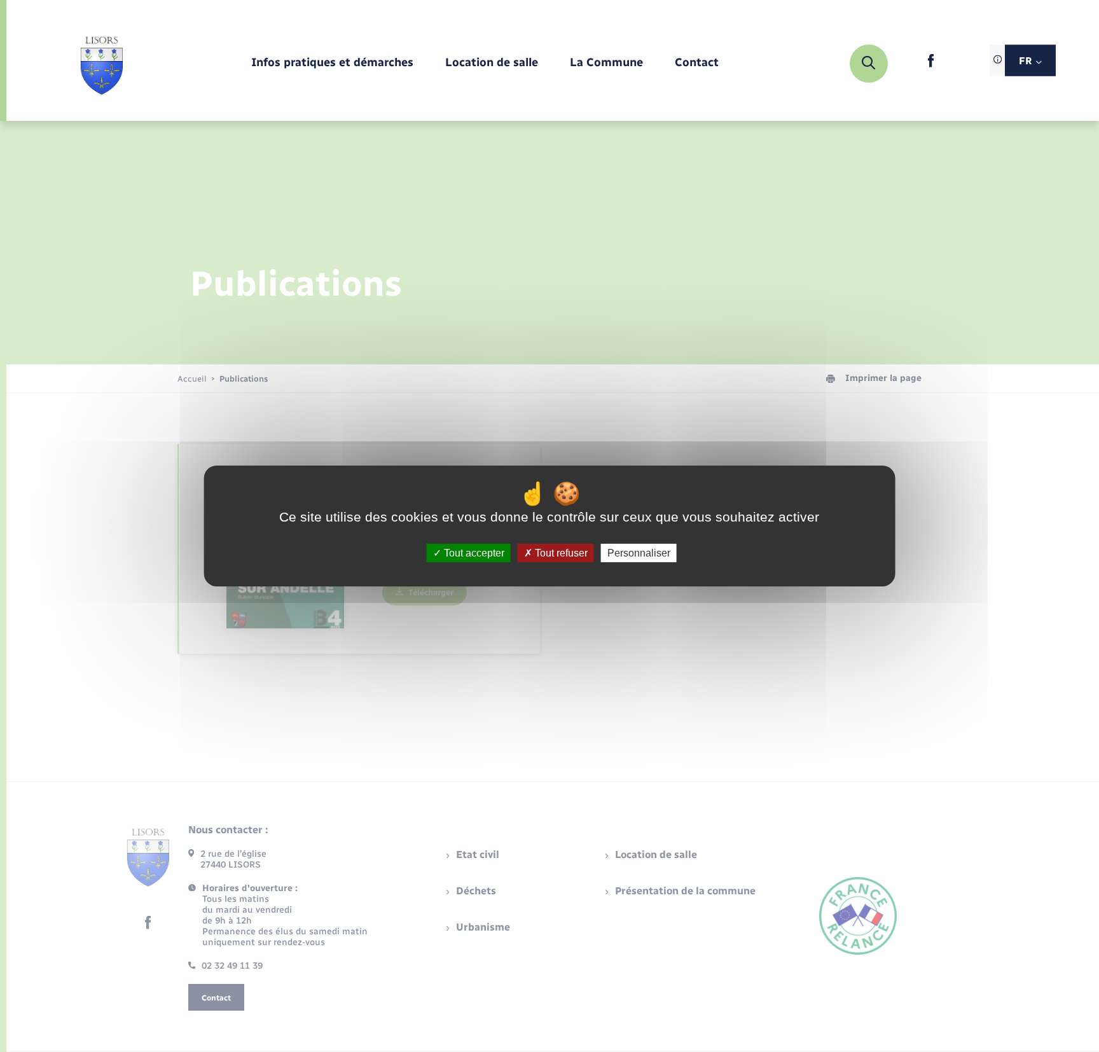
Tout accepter (472, 553)
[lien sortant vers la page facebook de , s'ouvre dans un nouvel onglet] (931, 64)
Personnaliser (638, 553)
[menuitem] (332, 63)
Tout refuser (560, 553)
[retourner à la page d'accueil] (101, 63)
